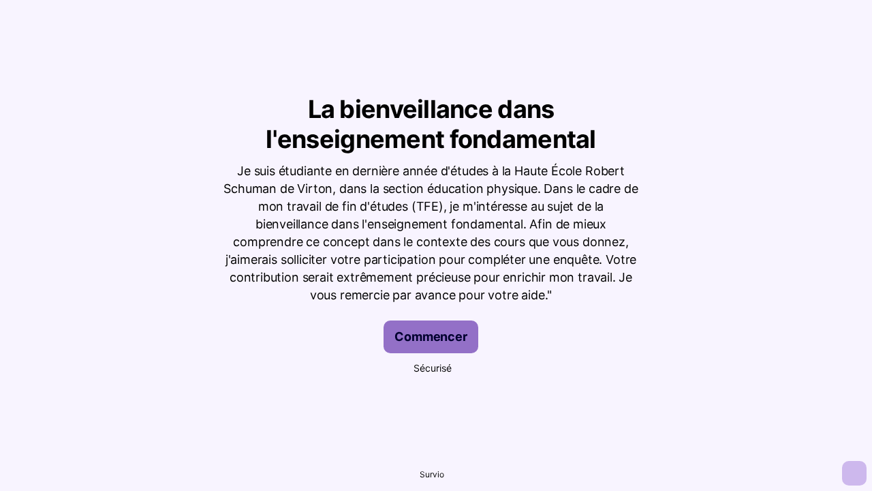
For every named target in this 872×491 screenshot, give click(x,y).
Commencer (430, 336)
